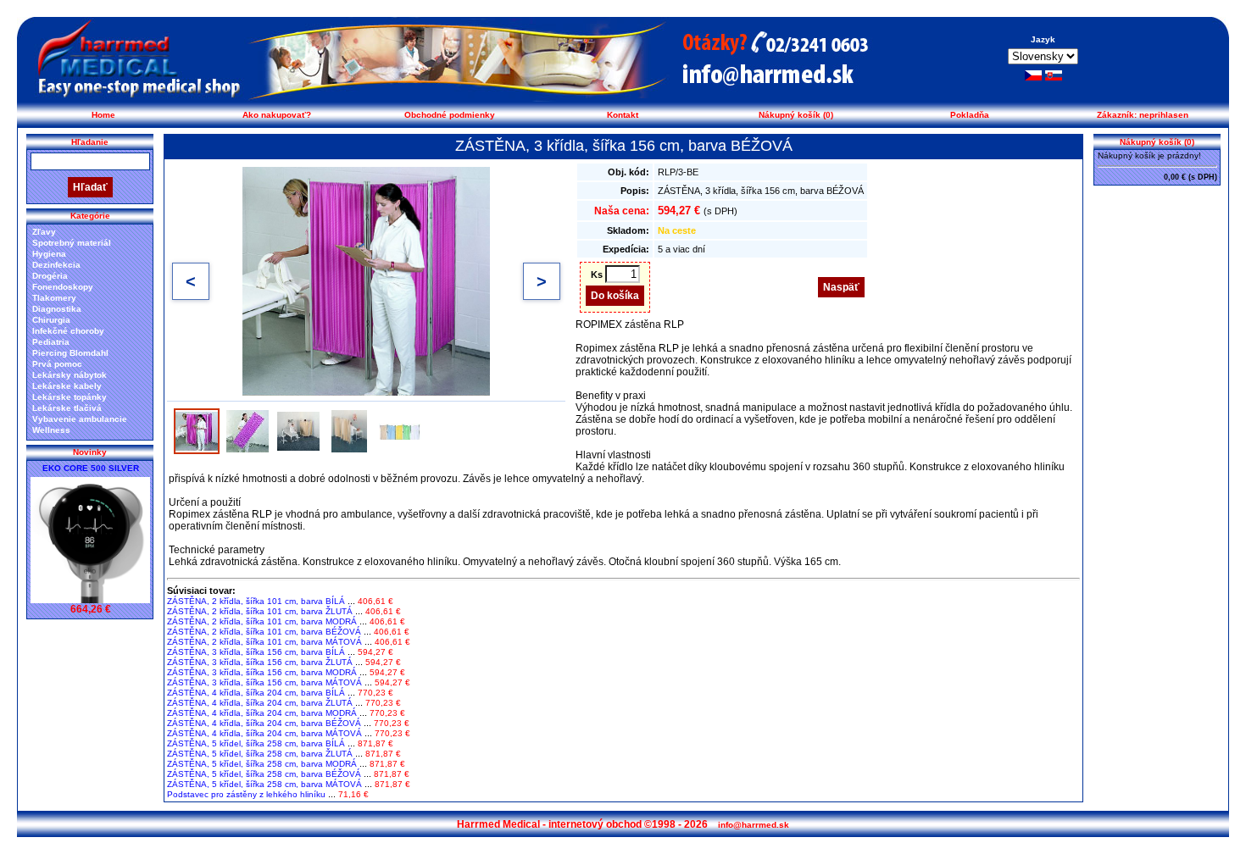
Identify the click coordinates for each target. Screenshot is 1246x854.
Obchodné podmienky (449, 114)
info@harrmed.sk (753, 824)
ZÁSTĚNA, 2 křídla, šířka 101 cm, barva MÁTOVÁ (264, 641)
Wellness (51, 430)
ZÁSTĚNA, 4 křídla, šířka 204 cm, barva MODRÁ (262, 713)
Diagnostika (56, 308)
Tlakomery (54, 297)
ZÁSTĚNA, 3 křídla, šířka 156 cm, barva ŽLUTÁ (260, 662)
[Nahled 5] (400, 431)
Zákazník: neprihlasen (1142, 114)
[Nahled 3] (298, 431)
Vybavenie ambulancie (79, 419)
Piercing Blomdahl (70, 353)
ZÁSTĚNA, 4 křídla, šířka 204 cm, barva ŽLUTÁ (260, 702)
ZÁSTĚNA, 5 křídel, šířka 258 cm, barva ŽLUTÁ (260, 753)
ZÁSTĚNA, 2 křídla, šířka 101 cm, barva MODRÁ (262, 621)
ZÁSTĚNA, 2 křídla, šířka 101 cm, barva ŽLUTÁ (260, 611)
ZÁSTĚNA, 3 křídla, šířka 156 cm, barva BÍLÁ (256, 652)
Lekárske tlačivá (67, 408)
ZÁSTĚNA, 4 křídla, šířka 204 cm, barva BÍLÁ (256, 692)
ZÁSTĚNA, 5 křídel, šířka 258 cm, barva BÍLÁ (256, 743)
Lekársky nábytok (69, 375)
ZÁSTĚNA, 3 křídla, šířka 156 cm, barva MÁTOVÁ (264, 682)
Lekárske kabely (67, 386)
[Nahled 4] (349, 431)
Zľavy (44, 231)
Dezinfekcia (56, 264)
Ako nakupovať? (276, 114)
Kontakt (622, 114)
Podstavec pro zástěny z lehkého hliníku (246, 794)
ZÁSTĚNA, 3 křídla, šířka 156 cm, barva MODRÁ (262, 672)
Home (103, 114)
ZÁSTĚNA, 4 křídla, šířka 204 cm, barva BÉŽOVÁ (264, 723)
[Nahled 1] (197, 431)
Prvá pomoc (57, 364)
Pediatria (51, 342)
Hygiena (49, 253)
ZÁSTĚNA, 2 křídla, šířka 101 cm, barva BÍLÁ (256, 601)
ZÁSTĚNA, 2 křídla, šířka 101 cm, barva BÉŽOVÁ (264, 631)
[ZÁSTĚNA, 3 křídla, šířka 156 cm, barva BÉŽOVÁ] (366, 281)
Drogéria (50, 275)
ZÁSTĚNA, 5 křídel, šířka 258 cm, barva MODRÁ (262, 763)
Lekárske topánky (69, 397)
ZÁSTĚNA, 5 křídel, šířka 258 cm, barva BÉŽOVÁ (264, 774)
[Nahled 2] (247, 431)
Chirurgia (51, 319)
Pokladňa (969, 114)
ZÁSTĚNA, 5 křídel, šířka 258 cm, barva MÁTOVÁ (264, 784)
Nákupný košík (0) (796, 114)
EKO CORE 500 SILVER (90, 468)
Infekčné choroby (68, 331)
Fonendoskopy (62, 286)
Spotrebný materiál (71, 242)
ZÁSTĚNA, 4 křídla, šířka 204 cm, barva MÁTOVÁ (264, 733)
